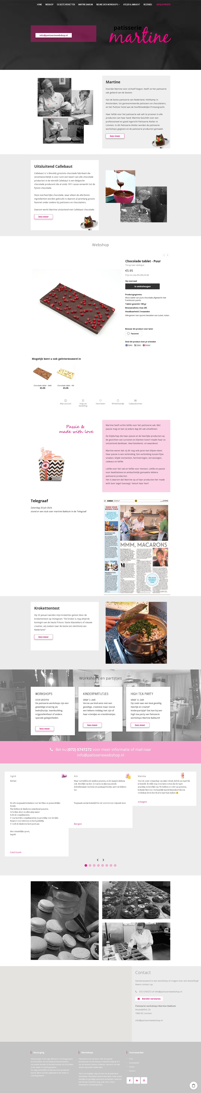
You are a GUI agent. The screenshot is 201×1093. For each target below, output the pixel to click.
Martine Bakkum (85, 4)
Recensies (148, 4)
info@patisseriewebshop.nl (54, 35)
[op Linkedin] (137, 1080)
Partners (132, 1071)
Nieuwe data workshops (107, 4)
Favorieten (100, 403)
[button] (133, 333)
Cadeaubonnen (135, 403)
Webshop (49, 4)
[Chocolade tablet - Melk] (42, 372)
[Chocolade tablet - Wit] (65, 372)
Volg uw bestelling (83, 404)
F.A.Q (131, 1059)
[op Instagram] (144, 1080)
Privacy (131, 1067)
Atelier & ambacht (131, 4)
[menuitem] (164, 255)
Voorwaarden (134, 1063)
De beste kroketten (66, 4)
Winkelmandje (118, 403)
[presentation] (97, 860)
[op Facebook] (130, 1080)
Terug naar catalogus (134, 265)
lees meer (115, 136)
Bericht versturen (150, 998)
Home (39, 4)
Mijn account (65, 403)
